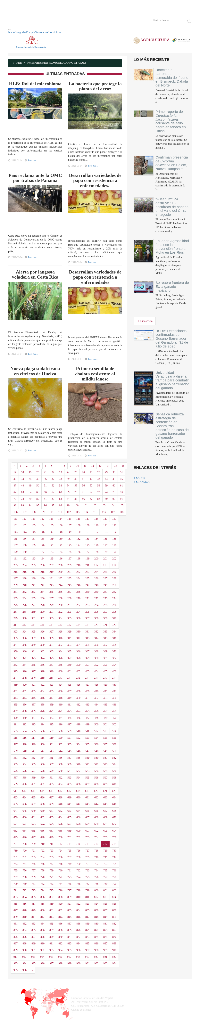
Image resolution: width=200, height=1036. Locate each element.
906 (78, 950)
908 (96, 950)
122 (42, 518)
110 (51, 512)
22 (53, 472)
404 (96, 671)
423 (51, 684)
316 (60, 625)
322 (114, 625)
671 (15, 824)
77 (14, 498)
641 (69, 804)
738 (78, 857)
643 (87, 804)
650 (42, 810)
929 (69, 963)
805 (33, 897)
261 (105, 591)
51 (45, 485)
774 (78, 877)
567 (51, 764)
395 (15, 671)
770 (42, 877)
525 (105, 737)
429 (105, 684)
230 (42, 578)
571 (87, 764)
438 (78, 691)
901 (33, 950)
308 (96, 618)
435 (51, 691)
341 (69, 638)
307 (87, 618)
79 (30, 498)
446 (42, 698)
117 (113, 512)
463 (87, 704)
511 (87, 731)
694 (114, 830)
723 (51, 850)
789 (105, 883)
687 (51, 830)
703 (87, 837)
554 (42, 757)
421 (33, 684)
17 (14, 472)
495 (51, 724)
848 (96, 917)
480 (24, 717)
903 (51, 950)
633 (105, 797)
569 (69, 764)
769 (33, 877)
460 (60, 704)
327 (51, 631)
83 (60, 498)
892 (60, 943)
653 (69, 810)
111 (60, 512)
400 (60, 671)
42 (91, 478)
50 (37, 485)
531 (51, 744)
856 (60, 923)
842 (42, 917)
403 (87, 671)
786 (78, 883)
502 (114, 724)
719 (15, 850)
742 (114, 857)
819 (51, 903)
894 (78, 943)
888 (24, 943)
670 (114, 817)
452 (96, 698)
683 (15, 830)
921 (105, 956)
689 (69, 830)
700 (60, 837)
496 (60, 724)
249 (105, 585)
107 (24, 512)
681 (105, 824)
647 (15, 810)
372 (24, 658)
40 (75, 478)
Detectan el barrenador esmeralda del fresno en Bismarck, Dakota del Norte (171, 77)
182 (42, 552)
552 (24, 757)
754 (114, 863)
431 (15, 691)
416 (96, 678)
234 (78, 578)
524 (96, 737)
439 (87, 691)
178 (114, 545)
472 (60, 711)
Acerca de (30, 20)
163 (87, 538)
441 (105, 691)
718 (114, 844)
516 (24, 737)
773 (69, 877)
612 (24, 790)
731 (15, 857)
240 (24, 585)
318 (78, 625)
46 (121, 478)
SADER (140, 478)
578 (42, 771)
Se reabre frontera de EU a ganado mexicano (172, 286)
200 (96, 558)
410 (42, 678)
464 (96, 704)
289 (33, 611)
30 (113, 472)
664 (60, 817)
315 (51, 625)
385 (33, 664)
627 (51, 797)
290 (42, 611)
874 (114, 930)
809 (69, 897)
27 (91, 472)
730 (114, 850)
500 (96, 724)
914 (42, 956)
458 (42, 704)
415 (87, 678)
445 (33, 698)
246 (78, 585)
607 (87, 784)
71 (83, 492)
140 (96, 525)
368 (96, 651)
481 (33, 717)
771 (51, 877)
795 (51, 890)
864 (24, 930)
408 (24, 678)
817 (33, 903)
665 (69, 817)
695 (15, 837)
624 (24, 797)
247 (87, 585)
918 (78, 956)
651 (51, 810)
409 (33, 678)
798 (78, 890)
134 (42, 525)
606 (78, 784)
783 (51, 883)
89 (106, 498)
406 (114, 671)
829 (33, 910)
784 (60, 883)
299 (15, 618)
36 (45, 478)
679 (87, 824)
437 (69, 691)
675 (51, 824)
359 (15, 651)
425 (69, 684)
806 (42, 897)
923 (15, 963)
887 (15, 943)
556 (60, 757)
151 (87, 532)
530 (42, 744)
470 (42, 711)
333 (105, 631)
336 (24, 638)
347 (15, 644)
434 (42, 691)
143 (15, 532)
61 (121, 485)
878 (42, 936)
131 (15, 525)
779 (15, 883)
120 (24, 518)
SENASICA (143, 481)
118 (121, 512)
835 (87, 910)
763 (87, 870)
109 (42, 512)
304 (60, 618)
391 (87, 664)
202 (114, 558)
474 (78, 711)
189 (105, 552)
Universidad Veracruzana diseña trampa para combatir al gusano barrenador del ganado (172, 380)
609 (105, 784)
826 (114, 903)
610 (114, 784)
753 (105, 863)
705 (105, 837)
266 (42, 598)
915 (51, 956)
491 (15, 724)
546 (78, 751)
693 (105, 830)
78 (22, 498)
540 (24, 751)
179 (15, 552)
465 (105, 704)
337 (33, 638)
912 (24, 956)
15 (115, 465)
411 (51, 678)
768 (24, 877)
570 (78, 764)
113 (77, 512)
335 (15, 638)
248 (96, 585)
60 (113, 485)
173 (69, 545)
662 (42, 817)
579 (51, 771)
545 (69, 751)
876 (24, 936)
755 (15, 870)
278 (42, 605)
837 (105, 910)
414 (78, 678)
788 (96, 883)
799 (87, 890)
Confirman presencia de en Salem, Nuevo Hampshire (171, 163)
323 (15, 631)
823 (87, 903)
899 (15, 950)
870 (78, 930)
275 (15, 605)
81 (45, 498)
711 (51, 844)
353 (69, 644)
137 (69, 525)
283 (87, 605)
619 (87, 790)
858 (78, 923)
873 (105, 930)
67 (53, 492)
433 (33, 691)
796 (60, 890)
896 (96, 943)
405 (105, 671)
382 (114, 658)
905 (69, 950)
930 (78, 963)
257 (69, 591)
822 (78, 903)
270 (78, 598)
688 (60, 830)
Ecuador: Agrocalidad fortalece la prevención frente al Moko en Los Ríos (172, 246)
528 (24, 744)
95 (37, 505)
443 (15, 698)
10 (77, 465)
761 (69, 870)
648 (24, 810)
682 (114, 824)
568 (60, 764)
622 (114, 790)
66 (45, 492)
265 (33, 598)
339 (51, 638)
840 (24, 917)
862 (114, 923)
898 (114, 943)
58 (98, 485)
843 (51, 917)
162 (78, 538)
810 (78, 897)
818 (42, 903)
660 (24, 817)
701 (69, 837)
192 (24, 558)
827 (15, 910)
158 (42, 538)
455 (15, 704)
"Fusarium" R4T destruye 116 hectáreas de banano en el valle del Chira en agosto (171, 206)
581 (69, 771)
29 (106, 472)
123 (51, 518)
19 (30, 472)
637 (33, 804)
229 (33, 578)
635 (15, 804)
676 (60, 824)
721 (33, 850)
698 (42, 837)
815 (15, 903)
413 (69, 678)
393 (105, 664)
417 (105, 678)
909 (105, 950)
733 (33, 857)
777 (105, 877)
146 (42, 532)
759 (51, 870)
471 (51, 711)
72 (91, 492)
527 (15, 744)
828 (24, 910)
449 (69, 698)
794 (42, 890)
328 (60, 631)
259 (87, 591)
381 (105, 658)
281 (69, 605)
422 (42, 684)
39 (68, 478)
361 (33, 651)
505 (33, 731)
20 (37, 472)
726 (78, 850)
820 (60, 903)
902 (42, 950)
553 (33, 757)
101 (85, 505)
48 (22, 485)
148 (60, 532)
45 (113, 478)
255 (51, 591)
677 (69, 824)
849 (105, 917)
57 (91, 485)
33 (22, 478)
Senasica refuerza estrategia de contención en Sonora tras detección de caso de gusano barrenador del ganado (172, 425)
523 (87, 737)
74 (106, 492)
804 (24, 897)
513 (105, 731)
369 (105, 651)
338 (42, 638)
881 (69, 936)
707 (15, 844)
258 (78, 591)
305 (69, 618)
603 (51, 784)
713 (69, 844)
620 (96, 790)
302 (42, 618)
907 (87, 950)
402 (78, 671)
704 (96, 837)
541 (33, 751)
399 (51, 671)
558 (78, 757)
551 (15, 757)
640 (60, 804)
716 (96, 844)
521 (69, 737)
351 (51, 644)
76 (121, 492)
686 (42, 830)
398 (42, 671)
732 (24, 857)
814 (114, 897)
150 (78, 532)
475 (87, 711)
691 (87, 830)
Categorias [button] (20, 32)
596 (96, 777)
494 (42, 724)
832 (60, 910)
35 (37, 478)
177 (105, 545)
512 (96, 731)
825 (105, 903)
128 (96, 518)
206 (42, 565)
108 (33, 512)
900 (24, 950)
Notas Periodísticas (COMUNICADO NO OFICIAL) (56, 62)
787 (87, 883)
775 (87, 877)
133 (33, 525)
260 (96, 591)
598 (114, 777)
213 (105, 565)
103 (103, 505)
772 (60, 877)
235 (87, 578)
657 (105, 810)
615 (51, 790)
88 (98, 498)
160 (60, 538)
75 (113, 492)
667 (87, 817)
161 (69, 538)
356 (96, 644)
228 (24, 578)
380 (96, 658)
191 (15, 558)
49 (30, 485)
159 (51, 538)
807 (51, 897)
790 (114, 883)
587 (15, 777)
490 (114, 717)
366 (78, 651)
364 (60, 651)
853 (33, 923)
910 (114, 950)
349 (33, 644)
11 (85, 465)
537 (105, 744)
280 (60, 605)
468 (24, 711)
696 (24, 837)
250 (114, 585)
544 (60, 751)
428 (96, 684)
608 (96, 784)
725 (69, 850)
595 (87, 777)
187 (87, 552)
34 (30, 478)
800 (96, 890)
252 (24, 591)
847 (87, 917)
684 (24, 830)
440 (96, 691)
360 (24, 651)
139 (87, 525)
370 (114, 651)
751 (87, 863)
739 (87, 857)
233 (69, 578)
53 (60, 485)
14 (107, 465)
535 (87, 744)
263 (15, 598)
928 (60, 963)
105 (121, 505)
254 (42, 591)
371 (15, 658)
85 (75, 498)
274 (114, 598)
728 (96, 850)
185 (69, 552)
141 (105, 525)
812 (96, 897)
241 (33, 585)
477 (105, 711)
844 (60, 917)
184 (60, 552)
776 (96, 877)
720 (24, 850)
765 (105, 870)
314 (42, 625)
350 (42, 644)
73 (98, 492)
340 (60, 638)
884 (96, 936)
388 (60, 664)
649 (33, 810)
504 (24, 731)
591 (51, 777)
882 (78, 936)
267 (51, 598)
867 (51, 930)
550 (114, 751)
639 (51, 804)
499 (87, 724)
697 (33, 837)
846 (78, 917)
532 (60, 744)
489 (105, 717)
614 (42, 790)
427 (87, 684)
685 (33, 830)
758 (42, 870)
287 (15, 611)
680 (96, 824)
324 (24, 631)
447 (51, 698)
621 (105, 790)
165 (105, 538)
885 (105, 936)
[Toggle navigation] (9, 29)
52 (53, 485)
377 (69, 658)
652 (60, 810)
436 (60, 691)
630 (78, 797)
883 (87, 936)
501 (105, 724)
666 (78, 817)
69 (68, 492)
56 (83, 485)
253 (33, 591)
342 (78, 638)
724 (60, 850)
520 (60, 737)
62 (14, 492)
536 (96, 744)
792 (24, 890)
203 (15, 565)
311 (15, 625)
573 (105, 764)
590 (42, 777)
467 (15, 711)
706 (114, 837)
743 (15, 863)
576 (24, 771)
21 (45, 472)
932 (96, 963)
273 (105, 598)
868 (60, 930)
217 (33, 571)
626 (42, 797)
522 (78, 737)
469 (33, 711)
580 (60, 771)
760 (60, 870)
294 (78, 611)
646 (114, 804)
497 (69, 724)
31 (121, 472)
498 (78, 724)
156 (24, 538)
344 (96, 638)
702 (78, 837)
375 (51, 658)
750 (78, 863)
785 (69, 883)
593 (69, 777)
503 (15, 731)
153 (105, 532)
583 (87, 771)
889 (33, 943)
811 (87, 897)
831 (51, 910)
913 (33, 956)
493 (33, 724)
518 (42, 737)
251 (15, 591)
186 (78, 552)
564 (24, 764)
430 (114, 684)
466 (114, 704)
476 (96, 711)
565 (33, 764)
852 (24, 923)
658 (114, 810)
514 (114, 731)
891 (51, 943)
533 (69, 744)
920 (96, 956)
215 (15, 571)
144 (24, 532)
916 (60, 956)
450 (78, 698)
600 (24, 784)
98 (60, 505)
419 (15, 684)
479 (15, 717)
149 (69, 532)
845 (69, 917)
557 (69, 757)
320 (96, 625)
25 (75, 472)
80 (37, 498)
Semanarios (41, 32)
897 (105, 943)
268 (60, 598)
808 (60, 897)
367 (87, 651)
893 (69, 943)
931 (87, 963)
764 (96, 870)
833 (69, 910)
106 (15, 512)
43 (98, 478)
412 (60, 678)
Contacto (48, 20)
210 (78, 565)
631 (87, 797)
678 (78, 824)
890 (42, 943)
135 (51, 525)
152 (96, 532)
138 (78, 525)
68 (60, 492)
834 (78, 910)
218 (42, 571)
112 (69, 512)
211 (87, 565)
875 (15, 936)
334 (114, 631)
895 (87, 943)
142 (114, 525)
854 (42, 923)
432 (24, 691)
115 (95, 512)
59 (106, 485)
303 (51, 618)
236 (96, 578)
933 (105, 963)
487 (87, 717)
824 (96, 903)
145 (33, 532)
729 (105, 850)
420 (24, 684)
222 (78, 571)
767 (15, 877)
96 (45, 505)
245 (69, 585)
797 (69, 890)
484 (60, 717)
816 (24, 903)
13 (100, 465)
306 (78, 618)
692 (96, 830)
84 (68, 498)
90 (113, 498)
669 (105, 817)
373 (33, 658)
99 (68, 505)
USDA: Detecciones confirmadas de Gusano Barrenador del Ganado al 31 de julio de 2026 (171, 338)
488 (96, 717)
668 (96, 817)
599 (15, 784)
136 (60, 525)
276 (24, 605)
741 (105, 857)
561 (105, 757)
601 (33, 784)
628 (60, 797)
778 (114, 877)
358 (114, 644)
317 (69, 625)
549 (105, 751)
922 (114, 956)
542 (42, 751)
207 (51, 565)
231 (51, 578)
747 (51, 863)
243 (51, 585)
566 (42, 764)
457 (33, 704)
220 (60, 571)
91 (121, 498)
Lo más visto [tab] (145, 321)
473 (69, 711)
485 (69, 717)
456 (24, 704)
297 (105, 611)
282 (78, 605)
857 (69, 923)
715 (87, 844)
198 (78, 558)
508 (60, 731)
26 (83, 472)
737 (69, 857)
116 (104, 512)
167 (15, 545)
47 (14, 485)
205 (33, 565)
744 (24, 863)
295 (87, 611)
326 (42, 631)
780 (24, 883)
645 (105, 804)
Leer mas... (33, 160)
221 (69, 571)
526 (114, 737)
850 (114, 917)
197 (69, 558)
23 (60, 472)
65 (37, 492)
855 (51, 923)
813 (105, 897)
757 (33, 870)
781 (33, 883)
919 (87, 956)
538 (114, 744)
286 (114, 605)
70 (75, 492)
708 (24, 844)
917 (69, 956)
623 (15, 797)
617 (69, 790)
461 (69, 704)
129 (105, 518)
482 (42, 717)
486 (78, 717)
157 (33, 538)
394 (114, 664)
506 (42, 731)
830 (42, 910)
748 (60, 863)
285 (105, 605)
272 (96, 598)
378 (78, 658)
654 (78, 810)
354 (78, 644)
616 (60, 790)
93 (22, 505)
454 (114, 698)
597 (105, 777)
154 (114, 532)
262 (114, 591)
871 (87, 930)
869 (69, 930)
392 (96, 664)
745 (33, 863)
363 (51, 651)
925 (33, 963)
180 (24, 552)
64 (30, 492)
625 (33, 797)
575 (15, 771)
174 (78, 545)
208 (60, 565)
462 (78, 704)
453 (105, 698)
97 (53, 505)
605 (69, 784)
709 (33, 844)
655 (87, 810)
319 (87, 625)
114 (86, 512)
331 (87, 631)
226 (114, 571)
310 (114, 618)
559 (87, 757)
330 (78, 631)
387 (51, 664)
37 (53, 478)
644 (96, 804)
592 (60, 777)
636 (24, 804)
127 (87, 518)
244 (60, 585)
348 (24, 644)
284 (96, 605)
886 (114, 936)
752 (96, 863)
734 (42, 857)
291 (51, 611)
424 (60, 684)
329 (69, 631)
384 (24, 664)
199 (87, 558)
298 (114, 611)
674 (42, 824)
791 (15, 890)
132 (24, 525)
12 (92, 465)
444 (24, 698)
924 (24, 963)
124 (60, 518)
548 (96, 751)
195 (51, 558)
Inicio (14, 20)
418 (114, 678)
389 (69, 664)
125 (69, 518)
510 (78, 731)
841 (33, 917)
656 (96, 810)
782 (42, 883)
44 (106, 478)
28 (98, 472)
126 (78, 518)
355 (87, 644)
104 (112, 505)
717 (105, 844)
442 (114, 691)
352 (60, 644)
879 (51, 936)
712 (60, 844)
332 (96, 631)
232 (60, 578)
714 (78, 844)
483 (51, 717)
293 (69, 611)
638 (42, 804)
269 (69, 598)
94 (30, 505)
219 (51, 571)
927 (51, 963)
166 (114, 538)
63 (22, 492)
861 (105, 923)
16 (123, 465)
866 (42, 930)
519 (51, 737)
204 (24, 565)
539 (15, 751)
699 (51, 837)
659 (15, 817)
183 (51, 552)
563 (15, 764)
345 (105, 638)
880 (60, 936)
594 (78, 777)
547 (87, 751)
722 (42, 850)
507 (51, 731)
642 (78, 804)
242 (42, 585)
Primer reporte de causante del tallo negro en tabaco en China (170, 121)
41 (83, 478)
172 (60, 545)
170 (42, 545)
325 (33, 631)
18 (22, 472)
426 (78, 684)
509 (69, 731)
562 (114, 757)
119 (15, 518)
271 (87, 598)
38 (60, 478)
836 (96, 910)
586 (114, 771)
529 (33, 744)
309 (105, 618)
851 (15, 923)
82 (53, 498)
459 (51, 704)
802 (114, 890)
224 (96, 571)
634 (114, 797)
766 (114, 870)
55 (75, 485)
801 (105, 890)
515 (15, 737)
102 (94, 505)
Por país (30, 32)
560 (96, 757)
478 (114, 711)
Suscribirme (54, 32)
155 (15, 538)
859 (87, 923)
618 (78, 790)
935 (15, 970)
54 (68, 485)
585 (105, 771)
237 (105, 578)
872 (96, 930)
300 (24, 618)
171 (51, 545)
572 (96, 764)
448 (60, 698)
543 (51, 751)
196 (60, 558)
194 (42, 558)
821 (69, 903)
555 (51, 757)
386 (42, 664)
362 (42, 651)
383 (15, 664)
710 (42, 844)
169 (33, 545)
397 (33, 671)
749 (69, 863)
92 (14, 505)
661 (33, 817)
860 (96, 923)
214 (114, 565)
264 (24, 598)
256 (60, 591)
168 (24, 545)
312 (24, 625)
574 (114, 764)
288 (24, 611)
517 (33, 737)
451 (87, 698)
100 (76, 505)
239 (15, 585)
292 (60, 611)
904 (60, 950)
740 (96, 857)
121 (33, 518)
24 (68, 472)
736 (60, 857)
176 (96, 545)
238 (114, 578)
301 (33, 618)
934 (114, 963)
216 (24, 571)
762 (78, 870)
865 (33, 930)
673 (33, 824)
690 (78, 830)
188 (96, 552)
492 (24, 724)
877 (33, 936)
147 (51, 532)
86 (83, 498)
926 (42, 963)
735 (51, 857)
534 (78, 744)
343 (87, 638)
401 (69, 671)
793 (33, 890)
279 (51, 605)
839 (15, 917)
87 (91, 498)
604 (60, 784)
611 (15, 790)
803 (15, 897)
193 (33, 558)
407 (15, 678)
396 (24, 671)
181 (33, 552)
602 (42, 784)
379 (87, 658)
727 (87, 850)
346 (114, 638)
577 (33, 771)
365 (69, 651)
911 (15, 956)
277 (33, 605)
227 (15, 578)
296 (96, 611)
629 (69, 797)
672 (24, 824)
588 (24, 777)
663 (51, 817)
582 (78, 771)
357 (105, 644)
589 (33, 777)
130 (114, 518)
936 (24, 970)
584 (96, 771)
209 (69, 565)
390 (78, 664)
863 (15, 930)
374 (42, 658)
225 (105, 571)
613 (33, 790)
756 (24, 870)
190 (114, 552)
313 (33, 625)
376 (60, 658)
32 (14, 478)
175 (87, 545)
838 (114, 910)
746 (42, 863)
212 (96, 565)
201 (105, 558)
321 (105, 625)
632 (96, 797)
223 (87, 571)
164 (96, 538)
